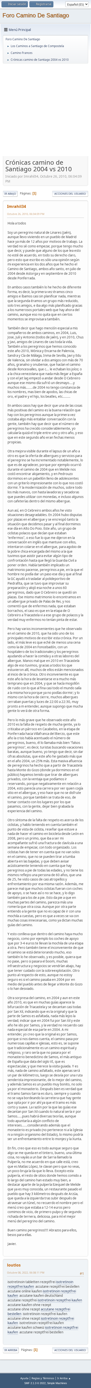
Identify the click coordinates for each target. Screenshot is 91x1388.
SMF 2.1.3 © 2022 (35, 1383)
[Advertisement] (45, 109)
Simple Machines (57, 1383)
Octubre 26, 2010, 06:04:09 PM (25, 214)
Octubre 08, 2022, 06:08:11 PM (25, 1272)
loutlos (14, 1265)
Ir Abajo (10, 193)
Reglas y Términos (43, 1378)
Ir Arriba (10, 1350)
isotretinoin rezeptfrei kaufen (60, 1300)
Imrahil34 (16, 206)
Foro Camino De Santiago (35, 15)
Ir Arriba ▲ (64, 1378)
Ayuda (24, 1378)
